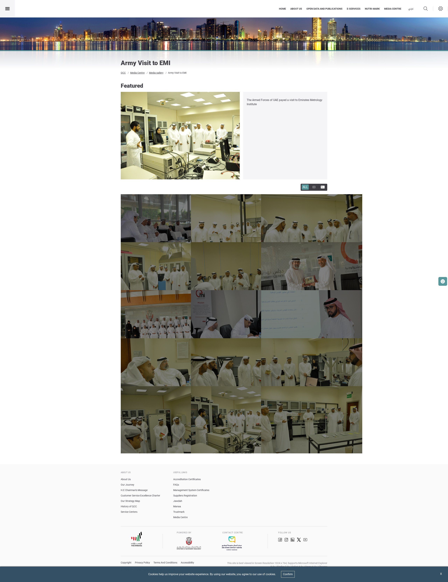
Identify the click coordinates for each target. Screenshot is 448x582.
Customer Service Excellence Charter (140, 495)
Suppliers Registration (185, 495)
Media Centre (137, 72)
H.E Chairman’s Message (134, 490)
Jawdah (177, 501)
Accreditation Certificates (187, 479)
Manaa (177, 506)
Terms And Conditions (165, 562)
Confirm (288, 574)
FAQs (176, 484)
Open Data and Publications (324, 8)
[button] (442, 281)
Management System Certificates (191, 490)
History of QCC (129, 506)
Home (282, 8)
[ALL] (314, 187)
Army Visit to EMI (177, 72)
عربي (411, 9)
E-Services (353, 8)
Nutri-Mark (372, 8)
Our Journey (127, 484)
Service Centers (129, 511)
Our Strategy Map (130, 501)
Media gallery (156, 72)
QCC (123, 72)
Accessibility (187, 562)
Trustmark (178, 511)
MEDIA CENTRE (392, 8)
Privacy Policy (142, 562)
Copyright (126, 562)
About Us (296, 8)
